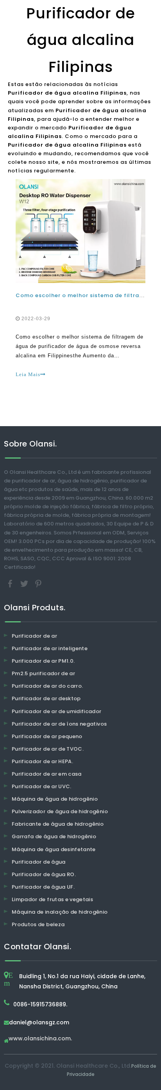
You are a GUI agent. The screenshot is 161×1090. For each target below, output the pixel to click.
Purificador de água (39, 862)
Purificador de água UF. (43, 887)
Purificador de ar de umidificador (57, 711)
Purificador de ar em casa (47, 774)
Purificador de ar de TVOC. (48, 749)
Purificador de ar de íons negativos (59, 724)
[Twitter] (25, 583)
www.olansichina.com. (40, 1039)
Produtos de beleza (38, 924)
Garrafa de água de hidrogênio (54, 836)
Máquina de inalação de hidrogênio (60, 912)
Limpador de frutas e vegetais (52, 899)
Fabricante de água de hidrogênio (58, 824)
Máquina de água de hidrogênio (55, 799)
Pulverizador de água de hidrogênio (60, 811)
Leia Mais (28, 374)
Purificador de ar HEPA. (42, 761)
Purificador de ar (34, 636)
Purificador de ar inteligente (50, 648)
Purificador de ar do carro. (47, 686)
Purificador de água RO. (44, 874)
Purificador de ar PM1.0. (43, 661)
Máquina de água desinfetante (54, 849)
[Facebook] (11, 583)
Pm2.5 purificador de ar (43, 673)
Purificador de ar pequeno (47, 736)
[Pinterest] (38, 583)
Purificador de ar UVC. (42, 786)
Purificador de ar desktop (46, 698)
